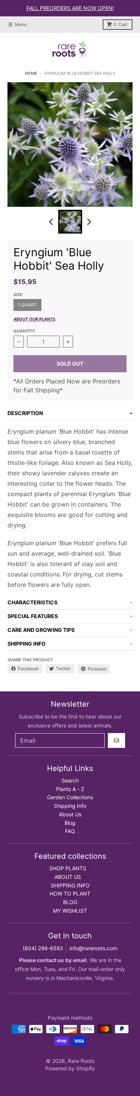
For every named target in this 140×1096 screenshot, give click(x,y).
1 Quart (27, 305)
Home (31, 73)
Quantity (24, 331)
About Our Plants (34, 319)
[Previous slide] (51, 221)
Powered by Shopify (70, 1068)
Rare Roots (81, 1061)
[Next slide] (89, 221)
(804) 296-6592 (43, 948)
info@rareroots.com (93, 948)
